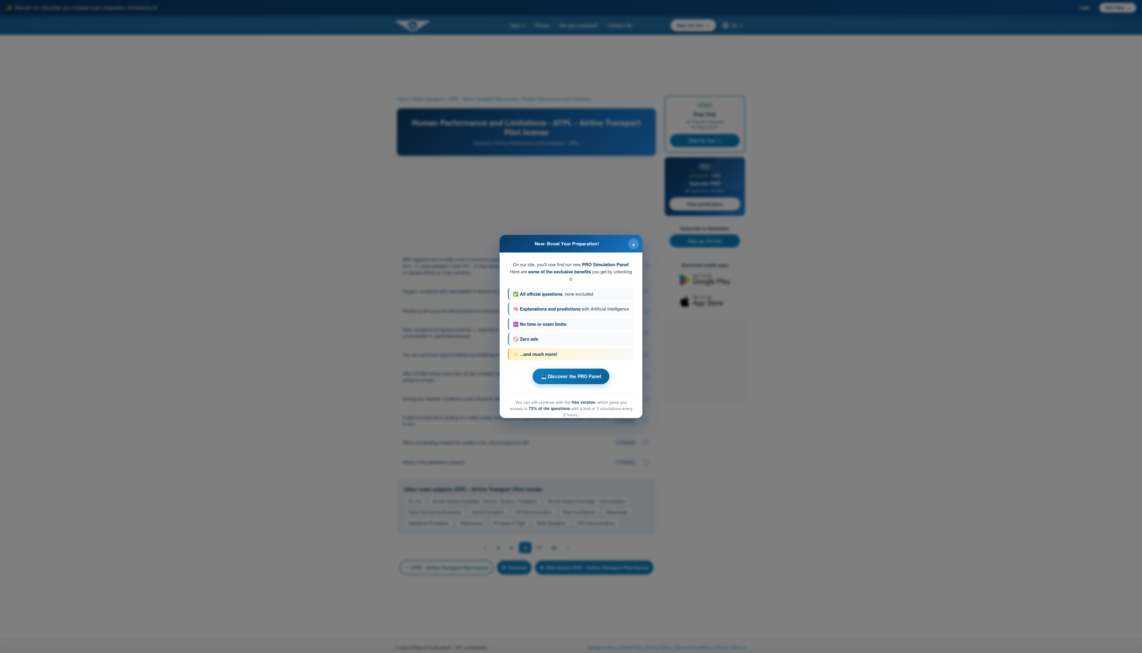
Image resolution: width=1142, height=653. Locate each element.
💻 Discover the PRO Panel (571, 376)
